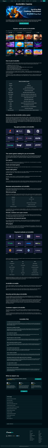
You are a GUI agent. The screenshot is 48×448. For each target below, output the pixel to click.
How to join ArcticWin (9, 400)
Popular (10, 32)
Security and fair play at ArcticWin (11, 413)
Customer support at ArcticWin (11, 415)
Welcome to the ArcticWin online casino (12, 403)
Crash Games (28, 32)
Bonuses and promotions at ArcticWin (12, 408)
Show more (24, 391)
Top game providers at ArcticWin (11, 405)
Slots (37, 32)
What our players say (9, 418)
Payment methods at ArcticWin (11, 410)
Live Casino (18, 32)
